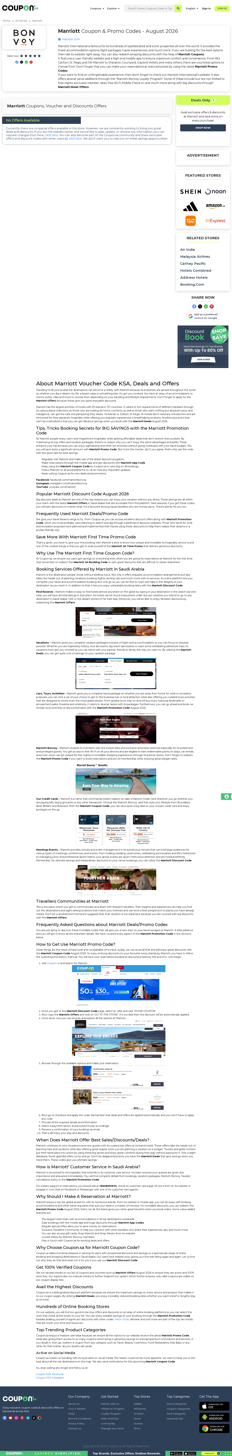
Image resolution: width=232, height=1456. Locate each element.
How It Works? (77, 1408)
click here (51, 135)
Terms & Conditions (79, 1418)
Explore (112, 8)
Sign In (206, 8)
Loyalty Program (111, 1413)
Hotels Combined (195, 271)
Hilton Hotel (122, 1319)
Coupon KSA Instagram (50, 1377)
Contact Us (74, 1428)
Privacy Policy (76, 1423)
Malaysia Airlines (195, 257)
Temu (137, 1428)
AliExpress (140, 1408)
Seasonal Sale (175, 1418)
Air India (187, 250)
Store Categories (177, 1403)
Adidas (138, 1403)
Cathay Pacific (193, 264)
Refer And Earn (110, 1418)
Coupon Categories (178, 1408)
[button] (213, 100)
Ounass (138, 1423)
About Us (73, 1403)
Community (108, 1423)
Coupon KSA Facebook (50, 1374)
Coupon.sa (53, 963)
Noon (137, 1418)
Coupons (95, 8)
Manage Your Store (112, 1428)
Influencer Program (112, 1408)
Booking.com (192, 284)
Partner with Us (110, 1403)
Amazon (139, 1413)
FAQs (71, 1413)
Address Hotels (194, 277)
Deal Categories (176, 1413)
